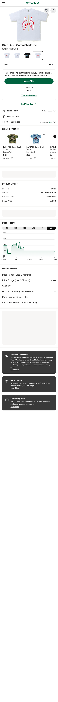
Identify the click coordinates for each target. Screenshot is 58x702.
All (51, 228)
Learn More (32, 369)
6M (24, 228)
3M (15, 228)
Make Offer (29, 81)
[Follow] (20, 135)
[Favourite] (46, 10)
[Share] (53, 10)
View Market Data (29, 95)
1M (7, 228)
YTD (33, 228)
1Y (42, 228)
